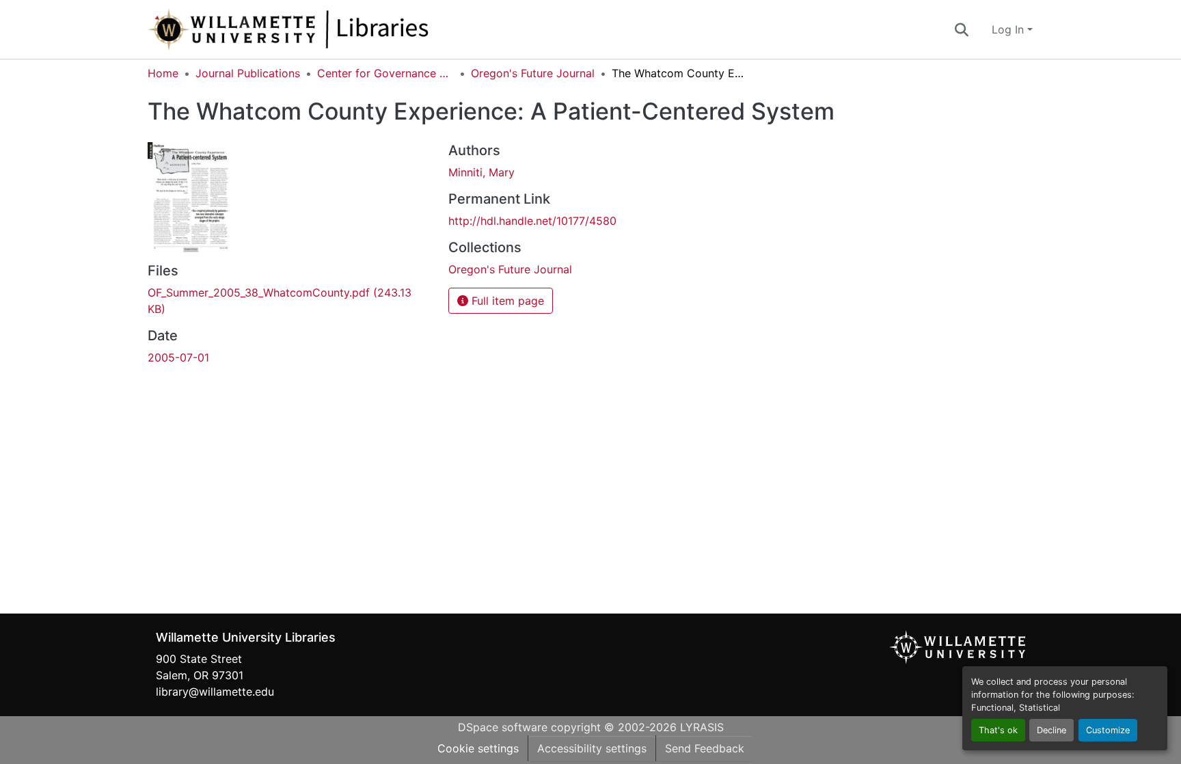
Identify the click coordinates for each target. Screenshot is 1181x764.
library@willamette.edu (215, 691)
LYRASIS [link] (702, 727)
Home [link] (163, 73)
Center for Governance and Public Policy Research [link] (385, 73)
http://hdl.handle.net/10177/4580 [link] (532, 221)
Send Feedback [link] (704, 748)
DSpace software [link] (502, 727)
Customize (1108, 730)
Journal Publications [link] (247, 73)
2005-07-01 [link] (178, 357)
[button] (333, 29)
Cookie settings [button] (478, 748)
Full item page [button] (506, 301)
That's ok (998, 730)
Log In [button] (1009, 29)
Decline (1051, 730)
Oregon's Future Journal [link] (533, 73)
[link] (290, 300)
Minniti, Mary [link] (481, 172)
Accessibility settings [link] (592, 748)
